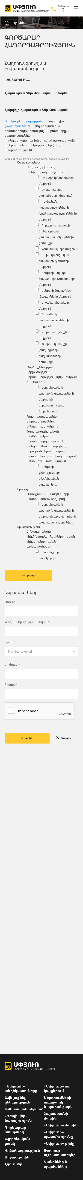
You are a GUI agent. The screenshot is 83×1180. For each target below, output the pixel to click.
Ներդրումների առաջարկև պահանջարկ (58, 1102)
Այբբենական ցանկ (17, 1141)
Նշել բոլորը (28, 575)
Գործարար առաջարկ (15, 1129)
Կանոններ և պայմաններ (56, 1164)
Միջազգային (17, 1157)
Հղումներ (13, 1164)
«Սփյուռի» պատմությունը (58, 1134)
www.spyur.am (16, 126)
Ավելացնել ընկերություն (17, 1099)
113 (61, 10)
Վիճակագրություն (22, 1150)
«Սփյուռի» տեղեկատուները (21, 1088)
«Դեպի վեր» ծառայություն (18, 1118)
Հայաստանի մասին (56, 1115)
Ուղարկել (27, 737)
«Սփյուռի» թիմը (59, 1143)
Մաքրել (66, 737)
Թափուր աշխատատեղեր (60, 1152)
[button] (41, 651)
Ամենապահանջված (24, 1109)
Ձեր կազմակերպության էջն (26, 121)
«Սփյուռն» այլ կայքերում (57, 1088)
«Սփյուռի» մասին (60, 1125)
